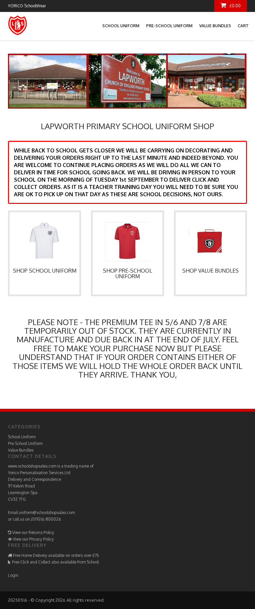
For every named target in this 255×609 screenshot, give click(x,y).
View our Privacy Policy (33, 539)
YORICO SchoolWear (27, 5)
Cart (243, 25)
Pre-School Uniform (169, 25)
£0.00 (235, 5)
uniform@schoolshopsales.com (47, 512)
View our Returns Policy (33, 532)
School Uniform (120, 25)
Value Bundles (215, 25)
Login (13, 575)
